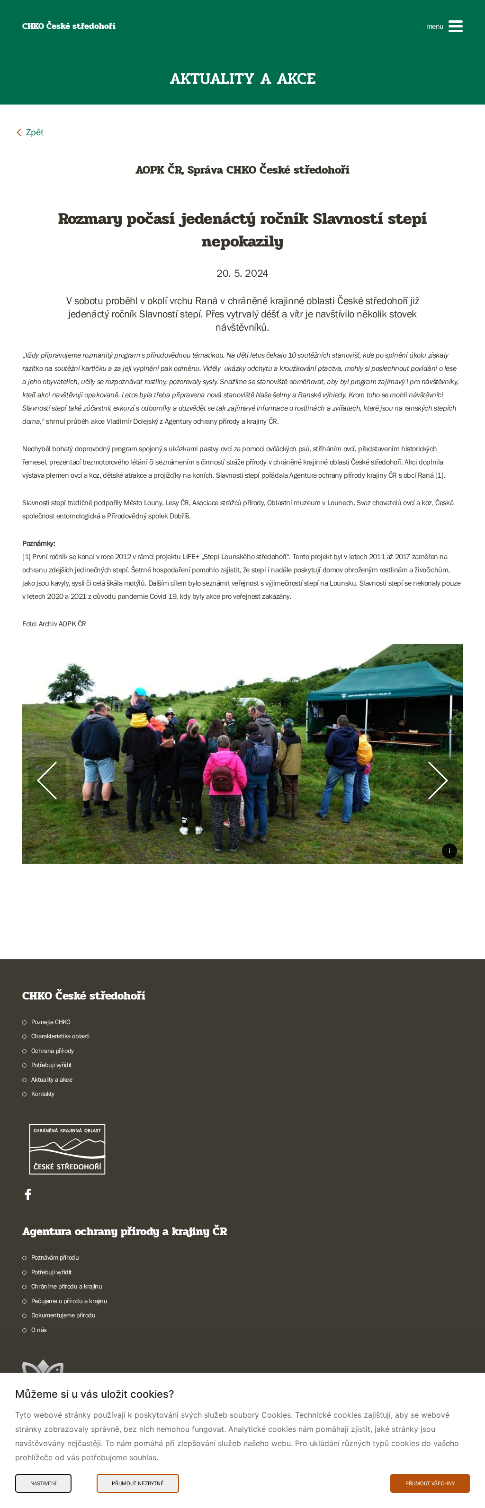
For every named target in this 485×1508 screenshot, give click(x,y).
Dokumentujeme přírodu (63, 1315)
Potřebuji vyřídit (51, 1065)
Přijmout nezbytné (138, 1483)
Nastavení (43, 1483)
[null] (29, 131)
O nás (39, 1329)
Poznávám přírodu (55, 1257)
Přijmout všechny (430, 1483)
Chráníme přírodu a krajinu (66, 1286)
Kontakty (42, 1093)
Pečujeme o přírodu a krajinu (69, 1301)
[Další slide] (438, 780)
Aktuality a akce (51, 1079)
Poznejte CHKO (51, 1022)
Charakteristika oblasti (60, 1036)
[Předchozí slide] (47, 780)
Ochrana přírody (52, 1050)
